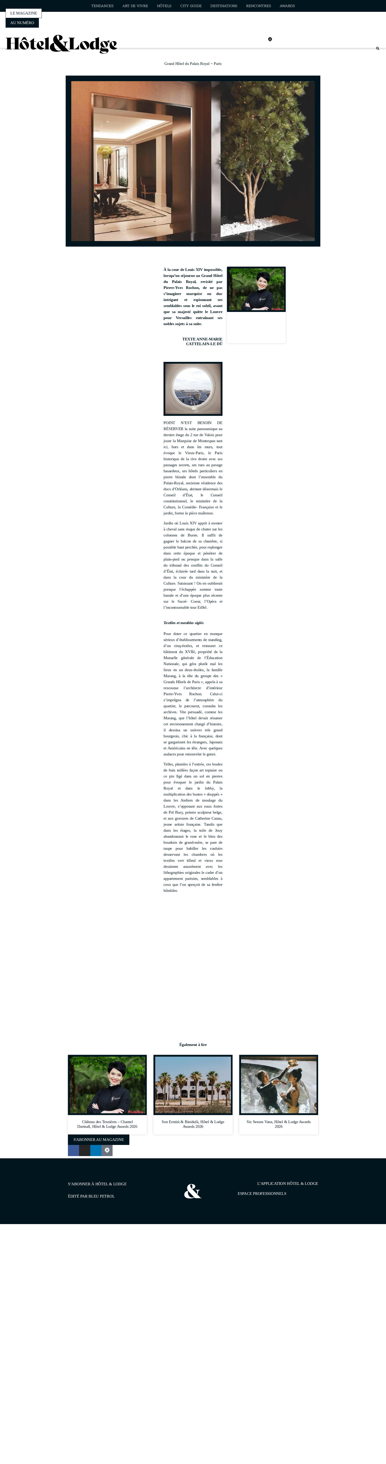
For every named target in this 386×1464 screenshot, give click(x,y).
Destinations (223, 6)
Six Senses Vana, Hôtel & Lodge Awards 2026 (279, 1124)
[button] (377, 48)
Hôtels (164, 6)
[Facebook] (240, 39)
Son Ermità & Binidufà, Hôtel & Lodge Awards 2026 (193, 1124)
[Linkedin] (260, 39)
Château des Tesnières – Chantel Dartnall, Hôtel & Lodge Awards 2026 (256, 329)
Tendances (102, 6)
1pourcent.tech (96, 1247)
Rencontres (258, 6)
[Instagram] (250, 39)
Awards (287, 6)
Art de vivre (135, 6)
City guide (190, 6)
